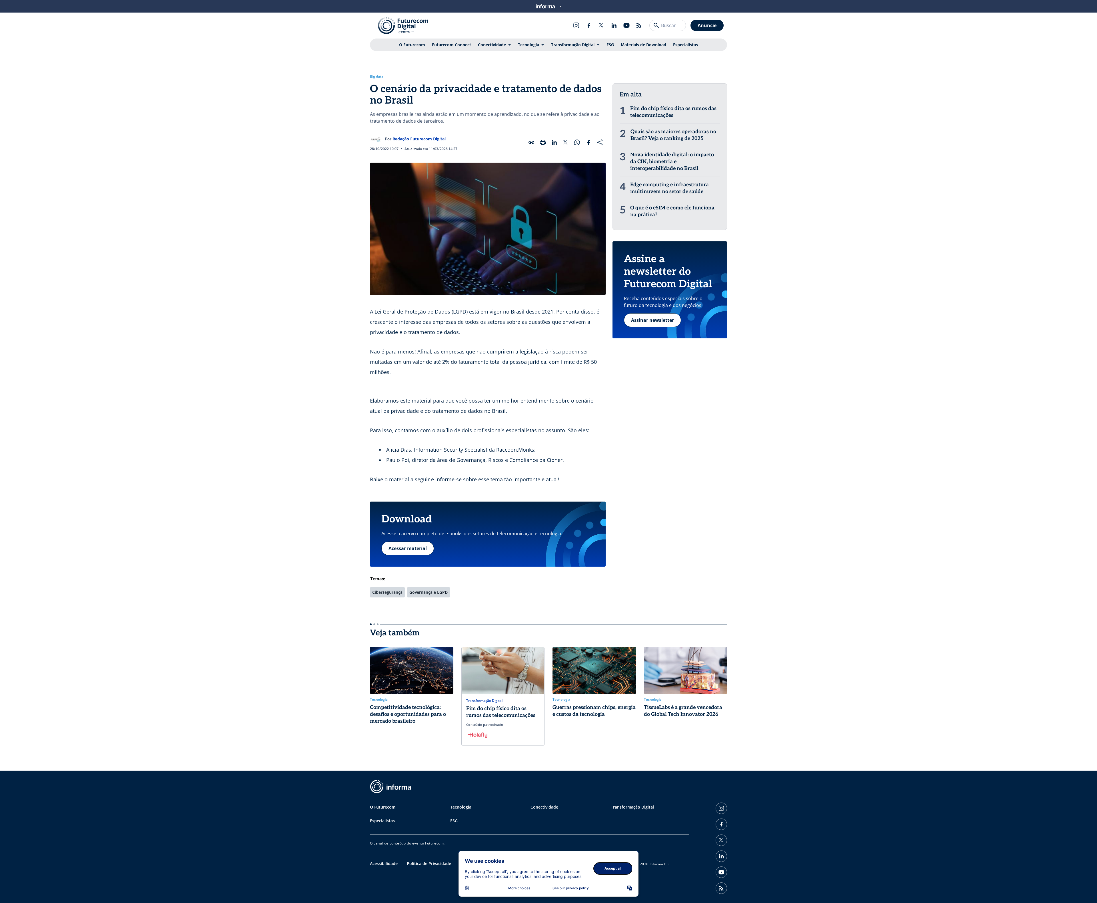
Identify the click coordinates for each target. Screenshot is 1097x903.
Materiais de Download (643, 44)
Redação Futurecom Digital (419, 139)
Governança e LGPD (428, 592)
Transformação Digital (572, 44)
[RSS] (639, 25)
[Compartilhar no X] (565, 142)
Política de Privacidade (429, 863)
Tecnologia (528, 44)
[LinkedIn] (614, 25)
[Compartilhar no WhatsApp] (577, 142)
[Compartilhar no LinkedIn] (554, 142)
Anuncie (707, 25)
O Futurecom (412, 44)
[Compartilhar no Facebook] (588, 142)
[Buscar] (656, 25)
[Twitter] (601, 25)
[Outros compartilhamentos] (600, 142)
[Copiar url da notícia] (531, 142)
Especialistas (685, 44)
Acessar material (408, 548)
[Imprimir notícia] (542, 142)
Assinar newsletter (652, 320)
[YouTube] (626, 25)
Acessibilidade (384, 863)
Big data (376, 76)
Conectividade (492, 44)
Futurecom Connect (451, 44)
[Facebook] (588, 25)
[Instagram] (576, 25)
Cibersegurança (387, 592)
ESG (610, 44)
